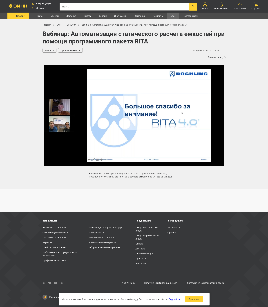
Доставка (71, 15)
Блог (173, 15)
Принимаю (194, 299)
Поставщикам (190, 15)
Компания (140, 15)
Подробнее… (175, 299)
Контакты (158, 15)
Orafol (40, 15)
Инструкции (120, 15)
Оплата (88, 15)
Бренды (55, 15)
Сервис (103, 15)
